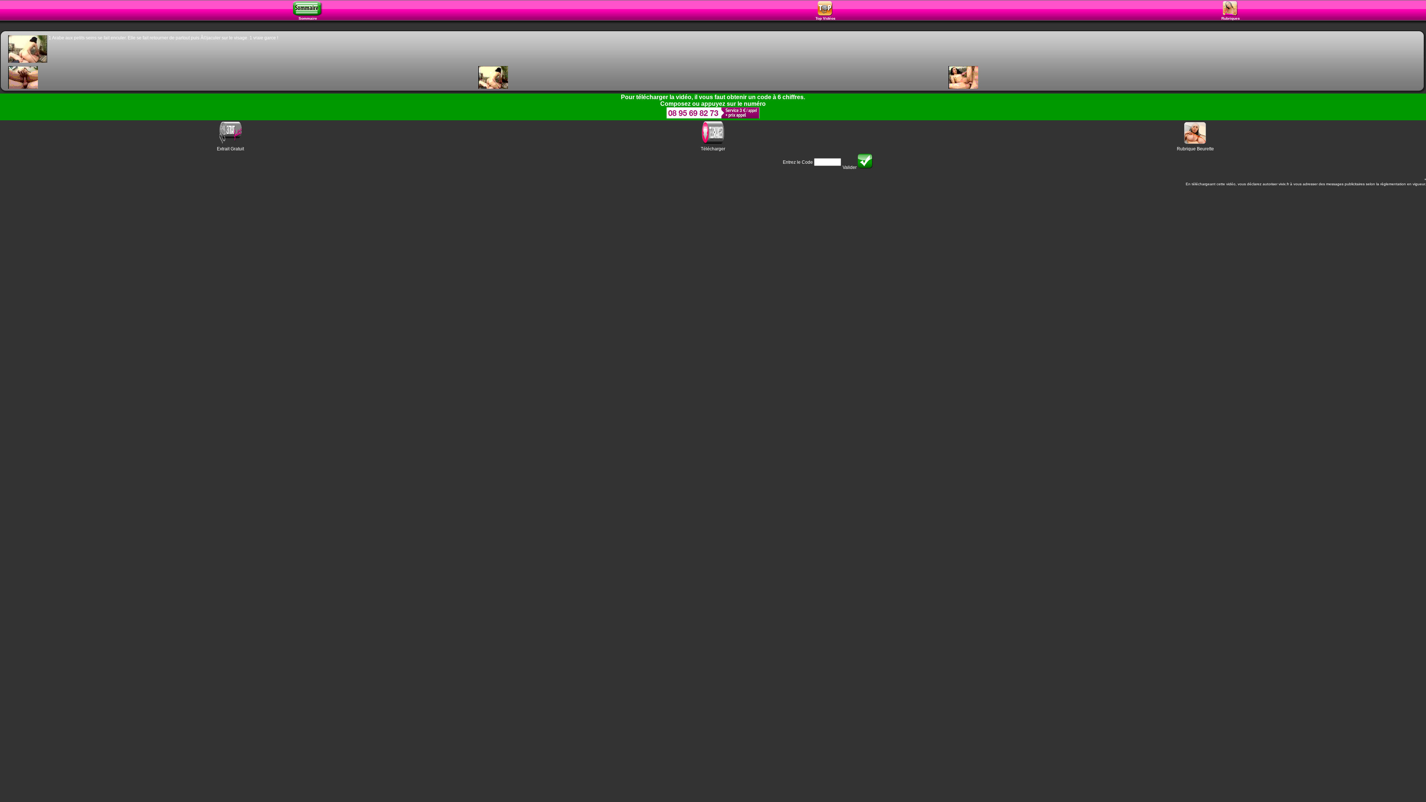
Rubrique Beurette (1195, 148)
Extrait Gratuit (230, 148)
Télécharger (713, 148)
